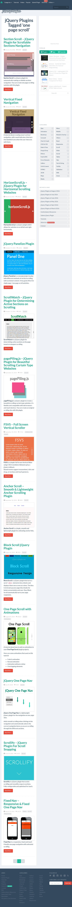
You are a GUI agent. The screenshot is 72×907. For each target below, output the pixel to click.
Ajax (47, 128)
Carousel (47, 138)
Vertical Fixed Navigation (13, 101)
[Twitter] (50, 876)
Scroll (24, 50)
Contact (43, 226)
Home (3, 875)
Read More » (8, 89)
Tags (53, 52)
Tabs (62, 160)
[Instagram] (57, 876)
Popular (28, 2)
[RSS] (68, 876)
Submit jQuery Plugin (47, 215)
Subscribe (67, 883)
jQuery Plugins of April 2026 (49, 205)
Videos (22, 2)
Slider (62, 150)
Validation (62, 169)
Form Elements (47, 160)
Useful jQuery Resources (48, 212)
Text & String (62, 163)
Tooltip (62, 166)
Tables (62, 157)
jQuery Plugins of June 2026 (49, 198)
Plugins (44, 52)
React (62, 141)
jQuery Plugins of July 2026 (49, 194)
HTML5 (47, 169)
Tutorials (16, 2)
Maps (47, 176)
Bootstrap (47, 134)
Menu (24, 811)
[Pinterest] (61, 876)
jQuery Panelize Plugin (19, 243)
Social (62, 153)
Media (47, 179)
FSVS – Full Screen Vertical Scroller (16, 426)
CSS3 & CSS (28, 432)
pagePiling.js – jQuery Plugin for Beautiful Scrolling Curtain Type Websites (18, 363)
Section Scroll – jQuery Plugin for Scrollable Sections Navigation (19, 42)
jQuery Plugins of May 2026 (49, 201)
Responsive (7, 814)
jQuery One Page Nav (18, 680)
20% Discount (51, 222)
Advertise (45, 1)
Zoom (62, 176)
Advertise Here (55, 43)
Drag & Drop (47, 150)
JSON (47, 172)
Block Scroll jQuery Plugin (16, 546)
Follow (51, 2)
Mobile (62, 131)
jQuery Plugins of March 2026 (50, 208)
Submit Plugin (36, 2)
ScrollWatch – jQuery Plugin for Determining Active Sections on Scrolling (19, 302)
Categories (7, 2)
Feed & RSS (47, 157)
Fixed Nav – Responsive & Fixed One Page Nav (16, 804)
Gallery (47, 163)
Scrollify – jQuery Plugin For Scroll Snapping (15, 746)
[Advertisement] (19, 166)
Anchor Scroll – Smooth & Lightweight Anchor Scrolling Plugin (18, 491)
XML (62, 172)
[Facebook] (54, 876)
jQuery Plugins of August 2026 (50, 191)
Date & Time (47, 147)
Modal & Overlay (62, 134)
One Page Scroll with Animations (17, 610)
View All (54, 93)
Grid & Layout (47, 166)
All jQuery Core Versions (8, 898)
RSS (2, 890)
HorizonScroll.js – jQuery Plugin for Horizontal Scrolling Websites (17, 187)
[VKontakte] (65, 876)
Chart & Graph (47, 141)
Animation (7, 619)
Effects (47, 153)
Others (62, 138)
